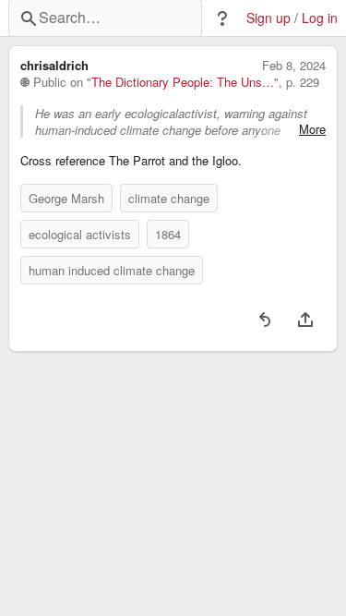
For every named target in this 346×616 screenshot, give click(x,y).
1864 (168, 234)
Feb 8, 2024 (294, 65)
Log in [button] (320, 18)
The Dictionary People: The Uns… (182, 82)
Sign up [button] (268, 18)
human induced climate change (112, 270)
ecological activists (80, 234)
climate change (168, 198)
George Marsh (66, 198)
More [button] (312, 129)
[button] (222, 18)
